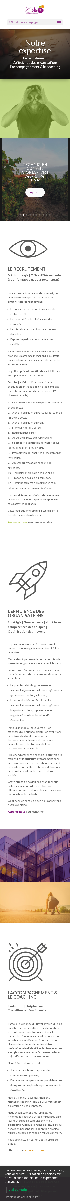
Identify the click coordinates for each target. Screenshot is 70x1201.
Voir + (35, 192)
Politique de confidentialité (22, 1196)
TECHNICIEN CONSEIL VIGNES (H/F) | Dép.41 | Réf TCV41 (35, 172)
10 (50, 215)
